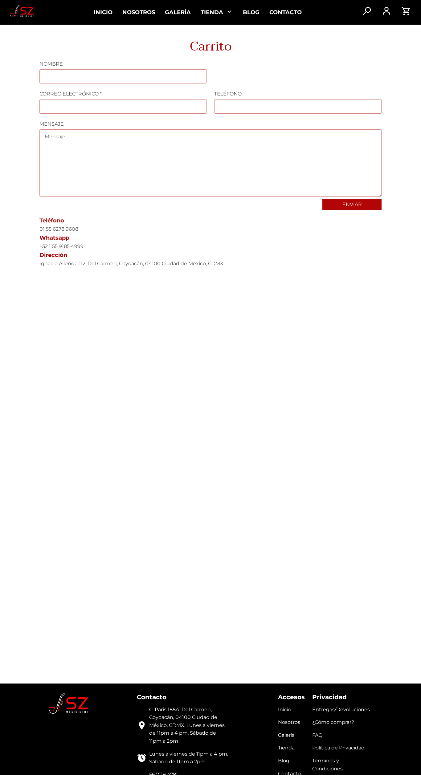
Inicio (103, 12)
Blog (251, 12)
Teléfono (228, 94)
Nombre (51, 64)
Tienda (286, 748)
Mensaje (51, 124)
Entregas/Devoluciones (341, 709)
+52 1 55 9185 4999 (61, 246)
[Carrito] (406, 14)
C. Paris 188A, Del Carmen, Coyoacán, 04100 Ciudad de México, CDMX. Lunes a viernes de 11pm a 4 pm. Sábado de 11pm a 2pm (187, 725)
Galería (178, 12)
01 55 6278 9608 (58, 229)
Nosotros (138, 12)
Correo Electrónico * (70, 94)
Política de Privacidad (338, 748)
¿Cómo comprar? (333, 722)
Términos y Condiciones (327, 765)
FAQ (317, 735)
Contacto (285, 12)
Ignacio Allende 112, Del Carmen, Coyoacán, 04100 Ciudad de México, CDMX (131, 263)
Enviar (352, 204)
